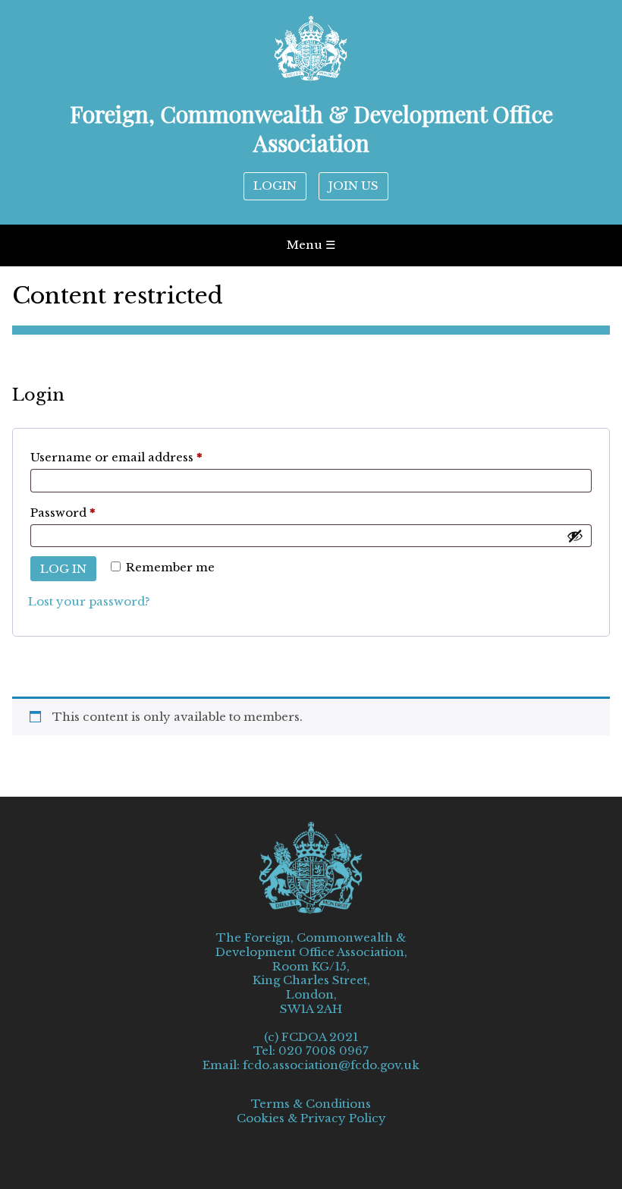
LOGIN (275, 185)
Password (90, 512)
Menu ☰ (311, 244)
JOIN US (353, 185)
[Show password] (575, 535)
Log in (63, 568)
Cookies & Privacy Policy (311, 1118)
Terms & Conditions (311, 1104)
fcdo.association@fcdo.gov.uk (331, 1065)
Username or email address (144, 456)
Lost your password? (89, 601)
